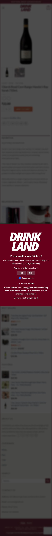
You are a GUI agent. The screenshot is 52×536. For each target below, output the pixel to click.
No (30, 273)
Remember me (27, 278)
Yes (21, 273)
